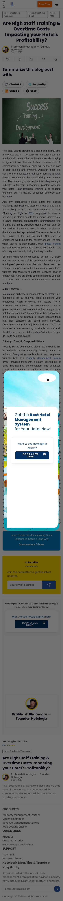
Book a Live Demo (30, 455)
